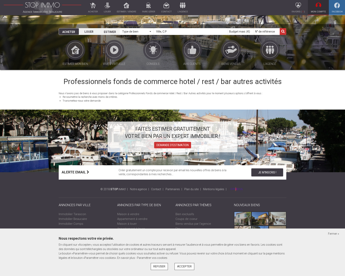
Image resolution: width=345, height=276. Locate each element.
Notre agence (138, 189)
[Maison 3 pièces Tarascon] (242, 218)
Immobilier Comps (71, 224)
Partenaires (173, 189)
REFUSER (159, 266)
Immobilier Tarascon (72, 214)
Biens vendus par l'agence (193, 224)
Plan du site (191, 189)
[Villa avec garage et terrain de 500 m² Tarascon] (260, 218)
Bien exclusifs (184, 214)
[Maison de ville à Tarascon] (277, 218)
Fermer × (333, 233)
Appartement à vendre (132, 219)
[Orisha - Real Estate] (237, 189)
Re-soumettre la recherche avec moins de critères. (90, 96)
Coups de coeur (186, 219)
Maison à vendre (128, 214)
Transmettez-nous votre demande (82, 100)
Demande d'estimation (173, 145)
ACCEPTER (184, 266)
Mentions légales (213, 189)
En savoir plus (126, 257)
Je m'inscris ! (267, 172)
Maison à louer (127, 224)
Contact (156, 189)
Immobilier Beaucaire (73, 219)
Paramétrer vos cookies (152, 257)
